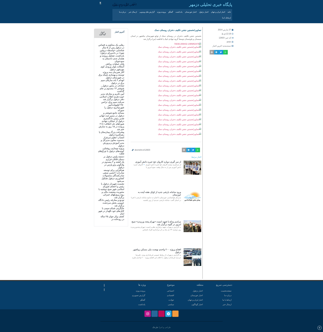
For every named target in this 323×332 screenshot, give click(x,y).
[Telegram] (168, 314)
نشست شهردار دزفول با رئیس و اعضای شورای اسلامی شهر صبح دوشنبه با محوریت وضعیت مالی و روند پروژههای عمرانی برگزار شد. (111, 191)
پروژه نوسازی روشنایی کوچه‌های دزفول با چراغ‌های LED (111, 151)
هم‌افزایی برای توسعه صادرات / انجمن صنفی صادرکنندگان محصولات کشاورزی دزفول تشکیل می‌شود (113, 175)
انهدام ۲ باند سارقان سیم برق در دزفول (112, 81)
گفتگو (170, 12)
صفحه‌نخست (226, 291)
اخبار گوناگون (197, 304)
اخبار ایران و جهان (218, 12)
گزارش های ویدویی (147, 12)
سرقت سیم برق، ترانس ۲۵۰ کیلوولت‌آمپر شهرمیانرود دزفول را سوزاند (112, 106)
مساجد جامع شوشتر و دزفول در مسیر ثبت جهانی (111, 114)
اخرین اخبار (217, 46)
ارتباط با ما (226, 18)
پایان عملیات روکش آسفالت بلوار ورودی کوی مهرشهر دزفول (112, 67)
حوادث (171, 300)
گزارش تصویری (138, 295)
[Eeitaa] (175, 314)
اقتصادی (170, 295)
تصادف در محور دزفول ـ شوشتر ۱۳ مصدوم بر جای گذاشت (112, 88)
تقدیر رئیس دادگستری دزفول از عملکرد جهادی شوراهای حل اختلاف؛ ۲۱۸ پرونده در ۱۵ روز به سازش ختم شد (111, 124)
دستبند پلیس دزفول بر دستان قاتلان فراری (113, 158)
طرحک (155, 327)
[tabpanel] (111, 132)
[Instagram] (147, 314)
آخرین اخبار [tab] (119, 32)
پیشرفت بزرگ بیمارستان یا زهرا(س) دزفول (111, 133)
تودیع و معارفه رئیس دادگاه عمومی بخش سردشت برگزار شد (111, 203)
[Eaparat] (161, 314)
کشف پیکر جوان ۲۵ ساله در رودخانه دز (112, 217)
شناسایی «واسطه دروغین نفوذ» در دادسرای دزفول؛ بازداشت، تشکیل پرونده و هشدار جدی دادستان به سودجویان (112, 55)
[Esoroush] (154, 314)
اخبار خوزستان (191, 12)
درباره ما (122, 12)
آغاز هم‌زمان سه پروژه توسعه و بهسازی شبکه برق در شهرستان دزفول (111, 75)
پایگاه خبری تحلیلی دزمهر (210, 4)
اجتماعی (170, 291)
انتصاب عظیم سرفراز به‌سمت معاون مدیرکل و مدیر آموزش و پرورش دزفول (112, 141)
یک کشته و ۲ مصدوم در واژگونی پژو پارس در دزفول (113, 165)
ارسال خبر (133, 12)
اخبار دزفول (203, 12)
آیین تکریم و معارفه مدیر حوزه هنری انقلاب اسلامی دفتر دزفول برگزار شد (112, 97)
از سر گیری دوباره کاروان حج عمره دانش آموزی (158, 162)
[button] (225, 52)
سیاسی (171, 304)
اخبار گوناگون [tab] (102, 33)
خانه (229, 12)
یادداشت (179, 12)
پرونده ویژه (161, 12)
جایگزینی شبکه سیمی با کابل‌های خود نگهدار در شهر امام (111, 211)
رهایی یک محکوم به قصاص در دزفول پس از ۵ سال (111, 46)
